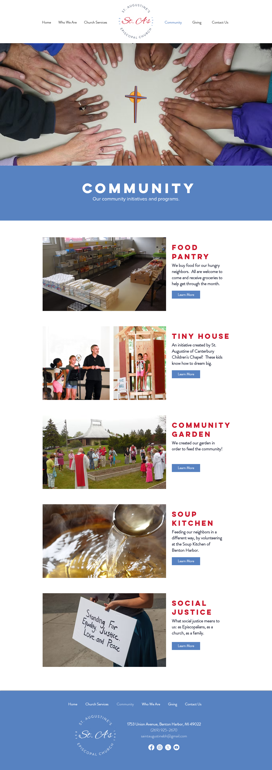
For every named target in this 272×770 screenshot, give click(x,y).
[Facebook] (151, 747)
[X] (168, 747)
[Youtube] (176, 747)
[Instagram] (160, 747)
